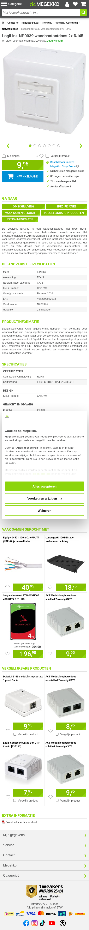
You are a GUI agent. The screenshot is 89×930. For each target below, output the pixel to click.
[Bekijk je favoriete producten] (75, 4)
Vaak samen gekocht (21, 213)
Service (8, 845)
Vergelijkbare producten (64, 213)
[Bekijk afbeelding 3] (44, 145)
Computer (12, 22)
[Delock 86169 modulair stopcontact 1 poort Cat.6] (23, 701)
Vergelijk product (60, 155)
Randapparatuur (30, 22)
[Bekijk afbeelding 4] (49, 145)
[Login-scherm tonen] (67, 4)
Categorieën (12, 875)
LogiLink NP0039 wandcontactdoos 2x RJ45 (46, 29)
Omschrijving (23, 206)
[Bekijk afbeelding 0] (30, 145)
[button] (15, 4)
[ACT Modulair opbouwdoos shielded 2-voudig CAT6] (66, 620)
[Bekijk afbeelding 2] (39, 145)
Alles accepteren (44, 486)
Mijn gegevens (14, 835)
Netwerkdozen (10, 29)
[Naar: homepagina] (3, 22)
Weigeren (44, 510)
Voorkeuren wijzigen (42, 498)
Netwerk (47, 22)
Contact (8, 855)
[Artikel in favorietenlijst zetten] (41, 156)
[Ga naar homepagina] (44, 4)
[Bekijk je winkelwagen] (83, 4)
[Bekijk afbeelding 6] (58, 145)
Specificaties (66, 206)
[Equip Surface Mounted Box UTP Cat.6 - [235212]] (23, 768)
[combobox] (41, 12)
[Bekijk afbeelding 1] (35, 145)
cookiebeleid (42, 473)
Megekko (10, 865)
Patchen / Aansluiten (66, 22)
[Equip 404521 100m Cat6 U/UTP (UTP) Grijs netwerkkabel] (23, 562)
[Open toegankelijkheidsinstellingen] (63, 923)
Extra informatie (20, 219)
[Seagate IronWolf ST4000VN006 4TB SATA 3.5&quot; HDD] (23, 620)
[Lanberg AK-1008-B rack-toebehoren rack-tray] (66, 562)
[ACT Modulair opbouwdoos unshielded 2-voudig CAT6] (66, 701)
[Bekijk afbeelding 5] (54, 145)
